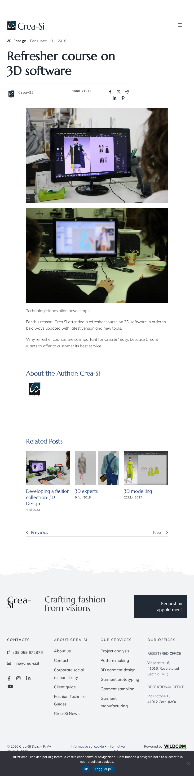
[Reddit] (127, 92)
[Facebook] (110, 92)
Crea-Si (90, 373)
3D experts (86, 491)
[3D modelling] (146, 468)
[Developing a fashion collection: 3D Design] (48, 468)
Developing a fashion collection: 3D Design (48, 497)
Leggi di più (104, 769)
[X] (119, 92)
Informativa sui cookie (87, 746)
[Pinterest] (123, 98)
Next (158, 532)
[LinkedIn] (114, 98)
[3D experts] (97, 468)
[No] (188, 763)
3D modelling (138, 491)
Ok (86, 769)
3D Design (16, 41)
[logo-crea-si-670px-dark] (26, 22)
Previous (39, 532)
